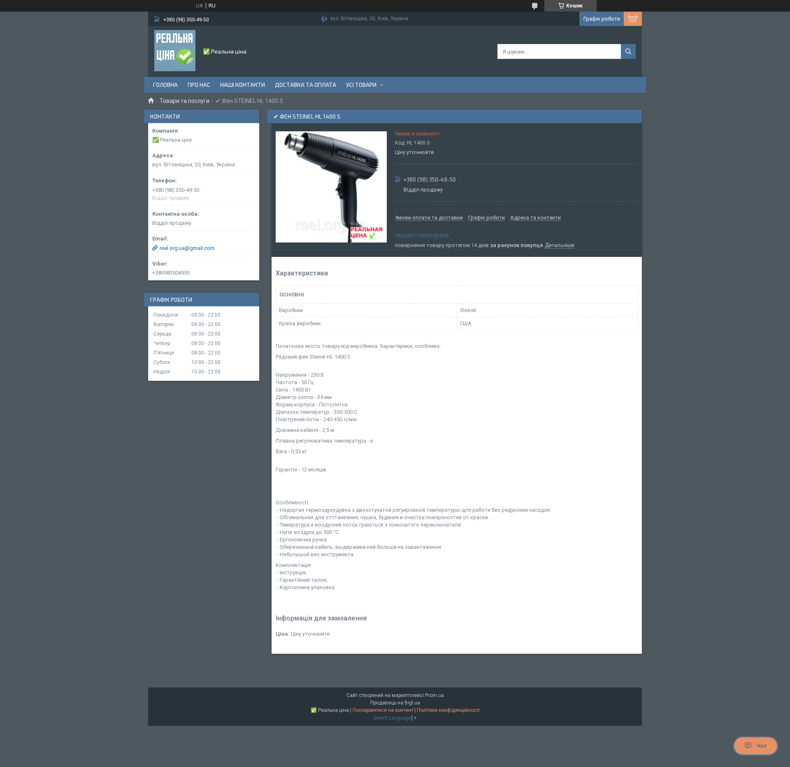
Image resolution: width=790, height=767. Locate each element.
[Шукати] (628, 51)
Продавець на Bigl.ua (395, 703)
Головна (165, 84)
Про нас (199, 84)
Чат (762, 745)
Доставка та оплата (305, 84)
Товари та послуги (184, 101)
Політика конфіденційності (448, 710)
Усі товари (361, 84)
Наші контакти (242, 84)
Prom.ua (434, 695)
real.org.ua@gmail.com (187, 248)
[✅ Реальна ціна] (174, 50)
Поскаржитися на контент (383, 710)
